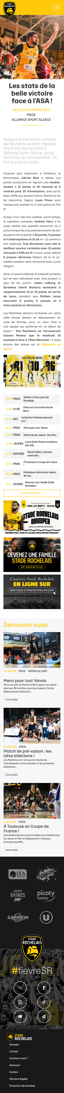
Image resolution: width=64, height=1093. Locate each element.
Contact (13, 1052)
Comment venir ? (18, 1058)
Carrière (13, 1072)
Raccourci (14, 1065)
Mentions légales (18, 1079)
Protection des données (22, 1086)
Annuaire (14, 1045)
